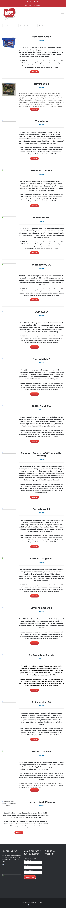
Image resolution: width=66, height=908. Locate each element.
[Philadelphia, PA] (9, 708)
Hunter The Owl (41, 751)
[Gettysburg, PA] (9, 515)
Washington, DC (41, 264)
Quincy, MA (41, 311)
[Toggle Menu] (62, 14)
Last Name (27, 865)
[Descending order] (20, 25)
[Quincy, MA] (9, 318)
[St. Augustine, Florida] (9, 661)
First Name (27, 860)
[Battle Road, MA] (9, 412)
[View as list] (42, 25)
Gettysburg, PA (41, 509)
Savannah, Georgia (41, 607)
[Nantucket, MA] (9, 365)
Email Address (29, 870)
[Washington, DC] (9, 270)
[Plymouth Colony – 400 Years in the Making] (9, 459)
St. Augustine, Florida (41, 655)
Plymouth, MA (41, 217)
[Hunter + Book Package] (9, 803)
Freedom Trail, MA (41, 170)
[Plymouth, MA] (9, 223)
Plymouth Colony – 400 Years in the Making (41, 454)
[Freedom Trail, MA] (9, 176)
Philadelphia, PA (41, 702)
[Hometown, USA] (9, 42)
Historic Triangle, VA (41, 558)
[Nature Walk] (9, 89)
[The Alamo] (9, 127)
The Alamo (41, 121)
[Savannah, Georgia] (9, 614)
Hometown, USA (41, 36)
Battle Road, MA (41, 406)
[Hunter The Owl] (9, 757)
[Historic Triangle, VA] (9, 564)
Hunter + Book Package (41, 802)
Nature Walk (41, 83)
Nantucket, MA (41, 359)
